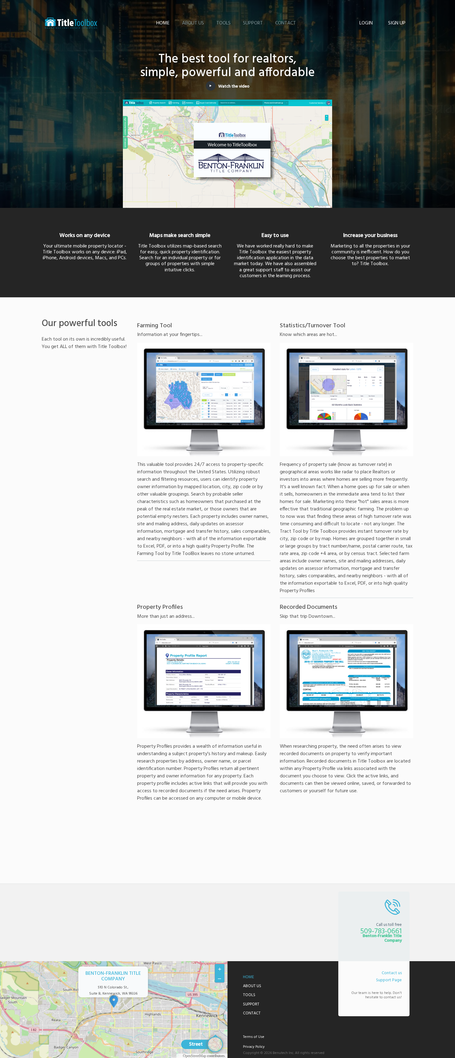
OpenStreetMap (194, 1056)
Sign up (396, 23)
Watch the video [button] (233, 86)
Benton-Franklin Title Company (71, 23)
